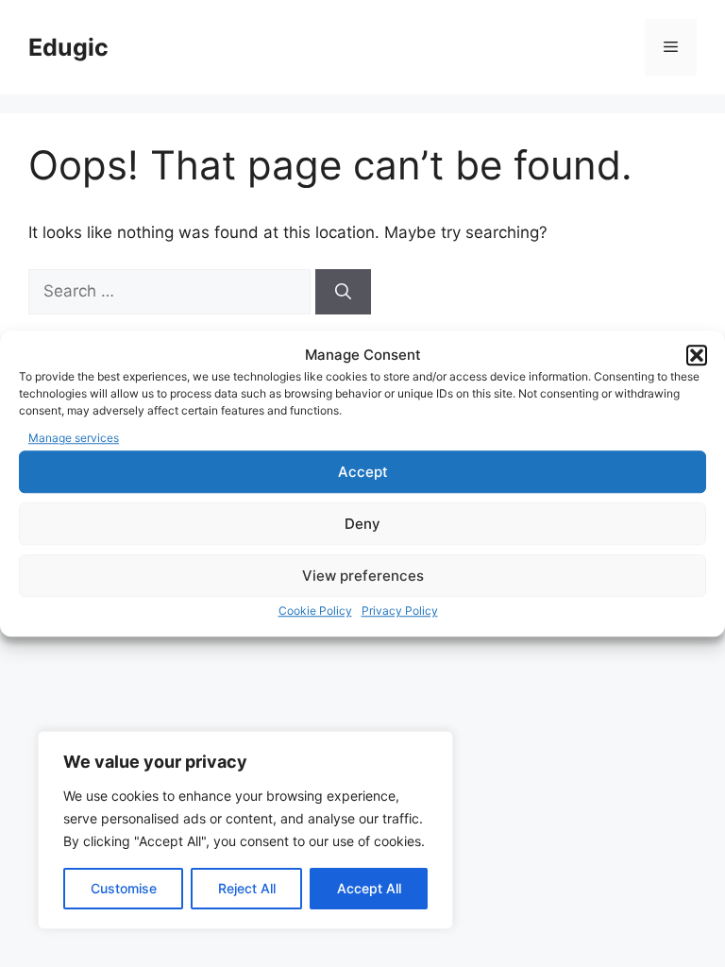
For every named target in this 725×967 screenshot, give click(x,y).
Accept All (369, 888)
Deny (362, 524)
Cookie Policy (315, 610)
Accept (363, 472)
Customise (124, 888)
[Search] (343, 291)
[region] (245, 830)
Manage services (73, 438)
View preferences (363, 576)
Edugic (68, 47)
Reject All (247, 888)
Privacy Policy (400, 610)
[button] (696, 356)
